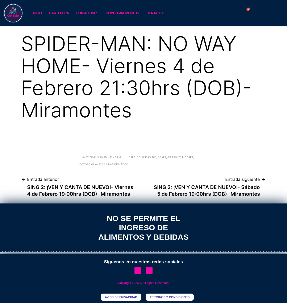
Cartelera (59, 13)
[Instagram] (149, 270)
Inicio (37, 13)
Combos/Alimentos (122, 13)
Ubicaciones (87, 13)
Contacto (155, 13)
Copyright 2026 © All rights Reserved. (143, 283)
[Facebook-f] (137, 270)
